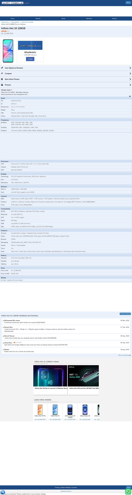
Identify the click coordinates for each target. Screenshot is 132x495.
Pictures (7, 85)
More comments (124, 355)
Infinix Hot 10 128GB (27, 22)
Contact (74, 487)
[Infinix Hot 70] (55, 410)
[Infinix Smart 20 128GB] (70, 410)
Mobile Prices (5, 22)
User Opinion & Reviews (13, 68)
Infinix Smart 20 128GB (70, 416)
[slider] (5, 31)
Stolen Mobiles (66, 487)
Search (114, 18)
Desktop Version (66, 491)
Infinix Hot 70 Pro (40, 416)
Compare (8, 73)
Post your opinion (125, 314)
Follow (30, 59)
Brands (38, 18)
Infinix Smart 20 (85, 416)
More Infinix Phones (11, 79)
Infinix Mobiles (15, 22)
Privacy (57, 487)
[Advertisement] (66, 146)
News (63, 18)
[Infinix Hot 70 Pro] (40, 410)
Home (13, 18)
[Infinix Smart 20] (85, 410)
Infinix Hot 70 (55, 416)
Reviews (89, 18)
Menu (128, 2)
